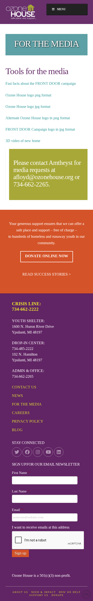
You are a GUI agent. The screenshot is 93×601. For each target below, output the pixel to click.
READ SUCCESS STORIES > (46, 274)
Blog (17, 430)
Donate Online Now (46, 256)
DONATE (58, 595)
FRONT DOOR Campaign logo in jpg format (40, 129)
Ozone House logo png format (28, 95)
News (17, 396)
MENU (61, 9)
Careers (21, 413)
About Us (20, 592)
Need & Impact (43, 592)
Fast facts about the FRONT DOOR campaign (40, 83)
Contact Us (24, 387)
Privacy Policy (27, 421)
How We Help (70, 592)
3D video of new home (22, 141)
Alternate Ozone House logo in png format (37, 118)
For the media (27, 404)
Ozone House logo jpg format (27, 107)
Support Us (38, 595)
